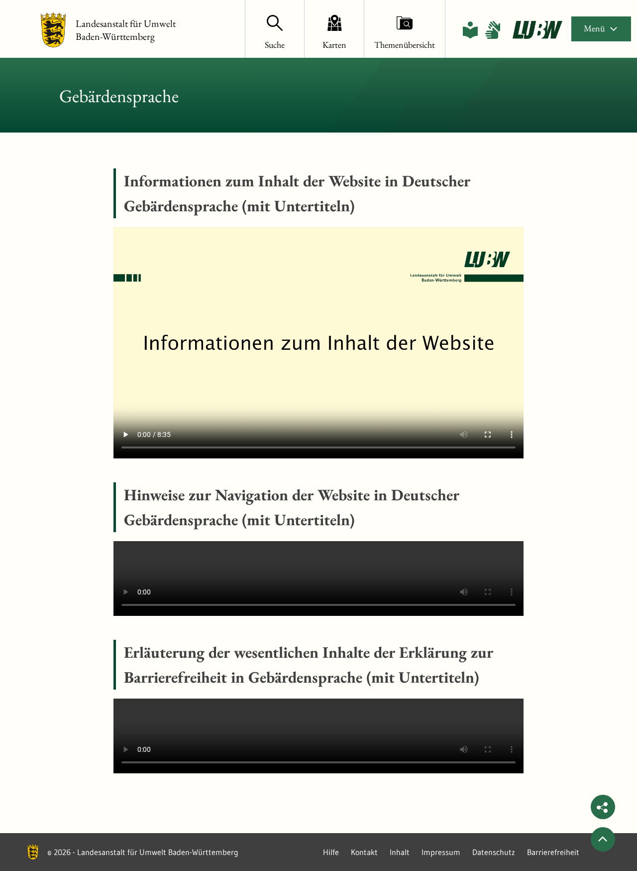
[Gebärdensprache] (493, 30)
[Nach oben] (603, 839)
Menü (594, 28)
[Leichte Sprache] (470, 30)
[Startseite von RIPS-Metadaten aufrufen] (537, 30)
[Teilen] (603, 807)
